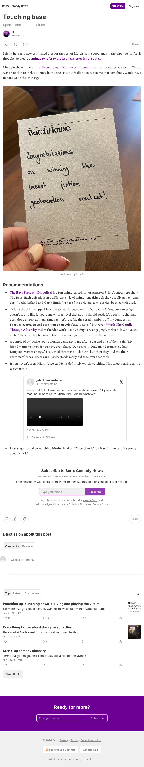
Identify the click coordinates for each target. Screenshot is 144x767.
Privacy (64, 740)
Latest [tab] (17, 593)
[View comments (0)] (16, 44)
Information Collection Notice (70, 504)
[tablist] (19, 546)
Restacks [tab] (27, 546)
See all (10, 674)
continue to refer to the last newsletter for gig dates (64, 58)
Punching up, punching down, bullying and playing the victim (51, 604)
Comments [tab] (12, 546)
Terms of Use (90, 500)
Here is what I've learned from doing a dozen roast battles (40, 632)
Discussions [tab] (32, 593)
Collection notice (91, 740)
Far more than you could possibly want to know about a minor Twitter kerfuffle (54, 609)
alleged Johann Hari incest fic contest (67, 67)
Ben (14, 32)
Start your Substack (62, 749)
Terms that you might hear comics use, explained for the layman (44, 656)
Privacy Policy (100, 504)
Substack (53, 759)
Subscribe (118, 6)
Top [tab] (7, 593)
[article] (72, 611)
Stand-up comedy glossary (24, 651)
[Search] (137, 593)
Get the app (90, 749)
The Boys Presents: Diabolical (31, 292)
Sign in (134, 6)
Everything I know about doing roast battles (37, 627)
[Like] (6, 44)
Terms (74, 740)
